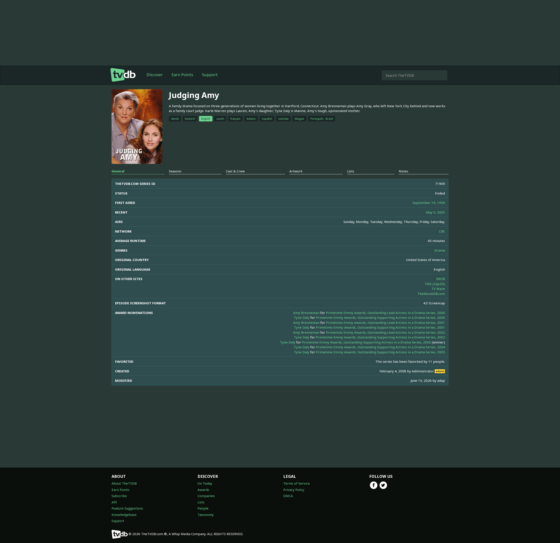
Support (210, 74)
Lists (201, 502)
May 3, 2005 (435, 212)
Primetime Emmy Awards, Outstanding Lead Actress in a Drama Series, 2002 (385, 332)
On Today (205, 483)
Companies (206, 496)
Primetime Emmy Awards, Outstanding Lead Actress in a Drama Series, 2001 (385, 322)
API (114, 502)
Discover (155, 74)
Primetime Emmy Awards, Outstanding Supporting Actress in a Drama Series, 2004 (380, 347)
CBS (442, 231)
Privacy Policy (293, 489)
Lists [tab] (350, 171)
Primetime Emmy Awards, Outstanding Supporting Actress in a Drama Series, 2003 (366, 342)
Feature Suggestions (127, 508)
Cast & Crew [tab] (235, 171)
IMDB (440, 279)
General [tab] (118, 171)
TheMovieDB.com (431, 293)
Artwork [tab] (296, 171)
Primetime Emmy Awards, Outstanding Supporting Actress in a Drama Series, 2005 (380, 352)
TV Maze (438, 288)
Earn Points (182, 74)
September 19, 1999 (429, 202)
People (203, 508)
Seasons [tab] (175, 171)
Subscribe (119, 496)
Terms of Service (296, 483)
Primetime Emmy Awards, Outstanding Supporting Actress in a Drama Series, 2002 (380, 337)
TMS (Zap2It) (435, 284)
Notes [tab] (403, 171)
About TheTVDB (124, 483)
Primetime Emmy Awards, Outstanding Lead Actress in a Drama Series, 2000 (385, 312)
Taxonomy (206, 514)
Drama (439, 250)
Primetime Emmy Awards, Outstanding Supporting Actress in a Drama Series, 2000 (380, 317)
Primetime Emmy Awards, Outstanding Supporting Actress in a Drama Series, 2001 (380, 327)
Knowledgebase (124, 514)
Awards (203, 489)
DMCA (288, 496)
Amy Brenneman (306, 312)
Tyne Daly (301, 317)
